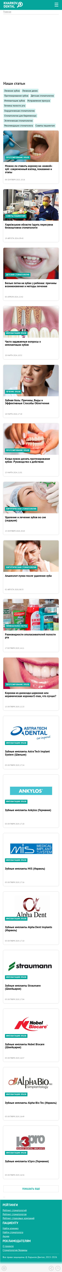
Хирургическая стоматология (19, 110)
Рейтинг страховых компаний (18, 1218)
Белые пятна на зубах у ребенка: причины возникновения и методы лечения (31, 285)
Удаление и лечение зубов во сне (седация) (25, 519)
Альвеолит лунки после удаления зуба (28, 576)
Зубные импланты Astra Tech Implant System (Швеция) (27, 753)
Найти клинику (11, 1228)
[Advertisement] (31, 45)
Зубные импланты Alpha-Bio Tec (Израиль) (31, 1103)
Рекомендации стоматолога (18, 125)
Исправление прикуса (38, 100)
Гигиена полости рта (14, 105)
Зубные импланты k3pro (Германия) (27, 1161)
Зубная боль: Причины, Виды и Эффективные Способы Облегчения (27, 402)
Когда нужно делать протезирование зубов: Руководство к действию (27, 460)
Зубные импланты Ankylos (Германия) (28, 810)
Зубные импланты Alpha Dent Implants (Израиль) (28, 929)
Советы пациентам (45, 125)
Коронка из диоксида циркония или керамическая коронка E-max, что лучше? (30, 694)
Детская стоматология (42, 95)
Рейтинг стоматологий (15, 1210)
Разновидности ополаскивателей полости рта (30, 636)
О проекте (8, 1246)
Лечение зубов (12, 90)
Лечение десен (30, 90)
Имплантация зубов (14, 100)
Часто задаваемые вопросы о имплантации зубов (23, 343)
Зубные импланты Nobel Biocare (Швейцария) (24, 1046)
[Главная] (14, 4)
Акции (6, 1236)
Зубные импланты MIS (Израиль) (25, 868)
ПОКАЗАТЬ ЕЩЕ (31, 1188)
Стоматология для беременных (20, 115)
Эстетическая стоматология (18, 120)
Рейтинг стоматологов (14, 1214)
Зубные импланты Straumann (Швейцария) (23, 987)
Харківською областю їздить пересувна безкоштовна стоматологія (29, 226)
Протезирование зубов (16, 95)
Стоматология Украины (15, 1250)
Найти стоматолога (13, 1232)
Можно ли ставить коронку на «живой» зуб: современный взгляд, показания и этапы (28, 169)
